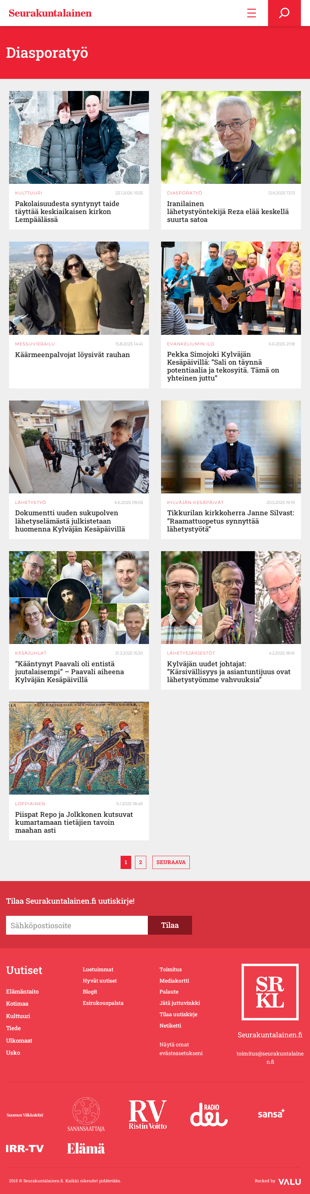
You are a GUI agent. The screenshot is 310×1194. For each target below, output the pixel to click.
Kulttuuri (28, 193)
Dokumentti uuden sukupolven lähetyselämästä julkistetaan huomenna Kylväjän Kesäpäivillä (70, 521)
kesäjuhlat (30, 653)
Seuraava (171, 862)
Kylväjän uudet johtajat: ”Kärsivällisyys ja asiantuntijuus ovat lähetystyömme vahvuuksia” (229, 672)
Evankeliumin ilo (190, 344)
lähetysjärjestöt (191, 653)
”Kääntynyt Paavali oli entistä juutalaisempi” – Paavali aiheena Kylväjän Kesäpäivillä (69, 672)
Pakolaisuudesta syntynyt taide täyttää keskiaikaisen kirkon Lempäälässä (67, 211)
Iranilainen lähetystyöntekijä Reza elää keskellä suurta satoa (228, 211)
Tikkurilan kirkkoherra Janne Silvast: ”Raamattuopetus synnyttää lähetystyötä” (230, 521)
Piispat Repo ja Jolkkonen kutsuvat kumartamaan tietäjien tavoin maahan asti (74, 822)
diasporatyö (184, 193)
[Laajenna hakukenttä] (284, 13)
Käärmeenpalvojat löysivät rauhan (72, 355)
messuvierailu (35, 344)
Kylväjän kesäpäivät (195, 502)
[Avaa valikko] (251, 13)
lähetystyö (30, 502)
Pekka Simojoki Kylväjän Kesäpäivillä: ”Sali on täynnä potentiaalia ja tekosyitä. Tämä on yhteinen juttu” (223, 366)
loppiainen (30, 803)
